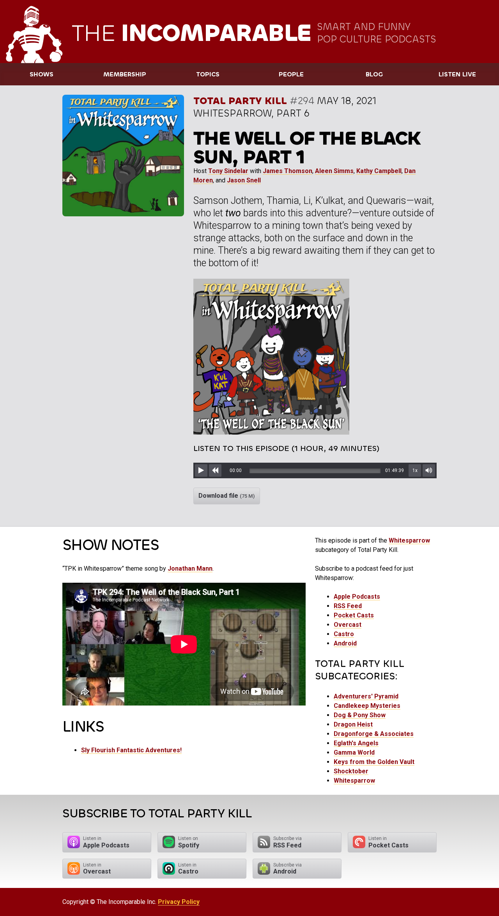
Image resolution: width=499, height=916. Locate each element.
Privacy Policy (179, 901)
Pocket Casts (354, 615)
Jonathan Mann (190, 568)
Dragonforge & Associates (374, 733)
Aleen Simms (334, 171)
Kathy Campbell (379, 171)
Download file (226, 495)
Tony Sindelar (228, 171)
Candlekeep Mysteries (367, 705)
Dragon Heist (353, 724)
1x (415, 470)
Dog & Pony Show (360, 715)
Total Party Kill (240, 100)
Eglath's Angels (356, 743)
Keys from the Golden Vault (374, 762)
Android (345, 643)
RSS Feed (348, 606)
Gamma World (354, 752)
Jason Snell (244, 180)
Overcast (347, 624)
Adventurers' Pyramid (366, 696)
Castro (344, 634)
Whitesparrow (409, 540)
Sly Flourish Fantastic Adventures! (131, 750)
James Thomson (287, 171)
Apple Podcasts (357, 596)
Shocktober (351, 771)
